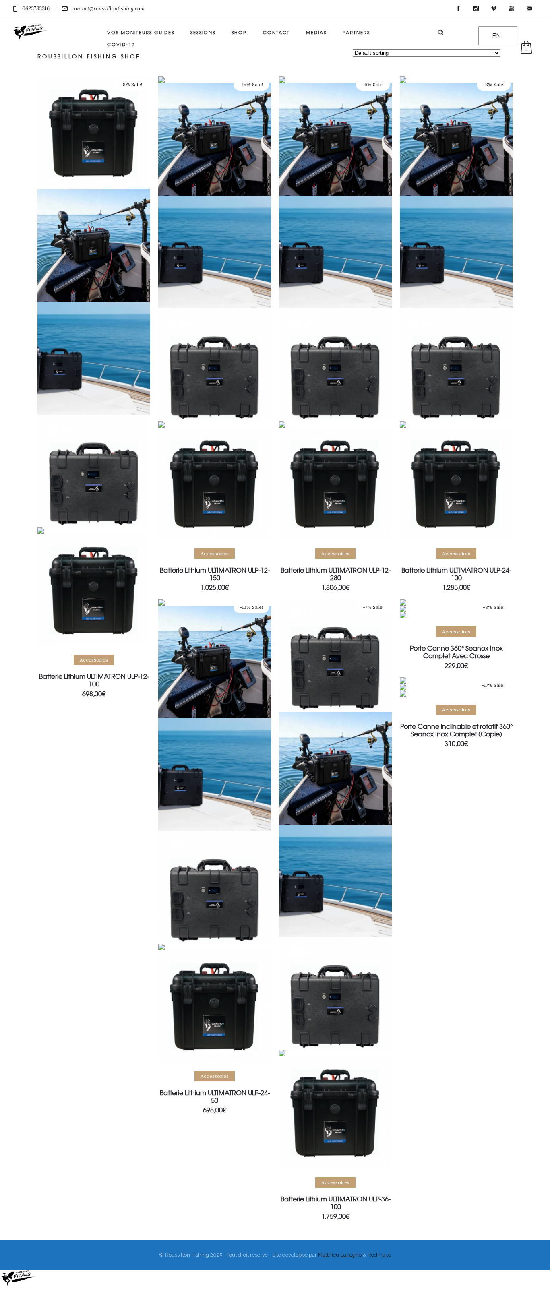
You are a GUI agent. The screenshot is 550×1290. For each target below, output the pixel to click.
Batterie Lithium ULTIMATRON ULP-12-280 (336, 573)
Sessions (202, 32)
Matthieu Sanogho (340, 1255)
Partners (356, 32)
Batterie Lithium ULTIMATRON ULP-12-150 (215, 573)
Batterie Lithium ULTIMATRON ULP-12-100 (94, 679)
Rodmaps (379, 1255)
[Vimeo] (493, 9)
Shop (239, 32)
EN (496, 36)
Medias (316, 32)
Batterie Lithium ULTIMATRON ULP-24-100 (456, 573)
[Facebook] (458, 9)
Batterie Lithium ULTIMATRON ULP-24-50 (215, 1096)
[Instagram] (476, 9)
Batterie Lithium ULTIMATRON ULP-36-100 (336, 1202)
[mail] (529, 9)
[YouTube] (511, 9)
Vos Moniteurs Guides (140, 32)
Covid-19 (121, 44)
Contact (276, 32)
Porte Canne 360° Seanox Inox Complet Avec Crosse (456, 651)
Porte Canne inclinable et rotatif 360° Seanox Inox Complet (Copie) (456, 729)
